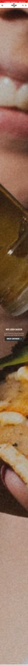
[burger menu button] (2, 5)
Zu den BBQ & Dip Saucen (13, 344)
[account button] (23, 5)
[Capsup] (14, 5)
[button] (26, 5)
